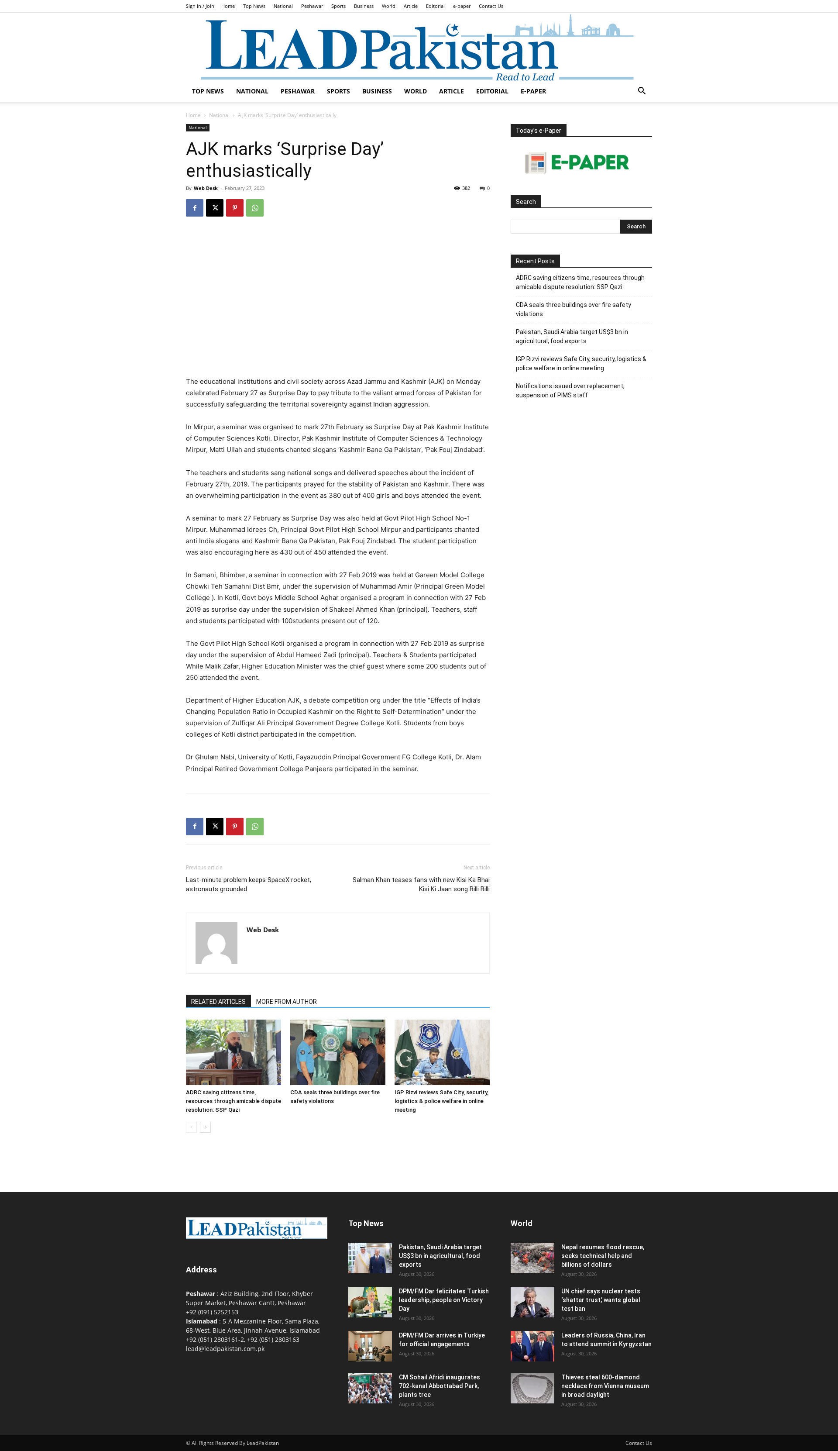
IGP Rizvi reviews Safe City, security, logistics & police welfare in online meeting (441, 1101)
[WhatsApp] (255, 208)
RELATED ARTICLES (218, 1001)
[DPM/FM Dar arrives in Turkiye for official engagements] (370, 1346)
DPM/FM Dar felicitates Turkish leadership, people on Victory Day (444, 1300)
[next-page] (205, 1127)
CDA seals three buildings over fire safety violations (573, 309)
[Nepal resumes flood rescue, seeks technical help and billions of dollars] (532, 1258)
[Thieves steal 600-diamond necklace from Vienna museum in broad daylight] (532, 1388)
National (283, 6)
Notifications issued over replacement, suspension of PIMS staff (570, 391)
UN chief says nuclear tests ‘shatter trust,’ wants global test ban (600, 1300)
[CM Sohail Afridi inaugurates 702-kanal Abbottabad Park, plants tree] (370, 1388)
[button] (641, 92)
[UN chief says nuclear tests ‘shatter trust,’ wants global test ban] (532, 1302)
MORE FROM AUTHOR (286, 1001)
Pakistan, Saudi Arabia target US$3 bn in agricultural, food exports (572, 336)
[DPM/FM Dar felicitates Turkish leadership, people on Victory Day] (370, 1302)
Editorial (435, 6)
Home (228, 6)
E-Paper (533, 91)
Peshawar (312, 6)
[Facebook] (194, 208)
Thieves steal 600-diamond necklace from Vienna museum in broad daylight (605, 1386)
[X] (214, 208)
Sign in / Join (200, 6)
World (388, 6)
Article (411, 6)
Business (364, 6)
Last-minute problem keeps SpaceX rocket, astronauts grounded (248, 884)
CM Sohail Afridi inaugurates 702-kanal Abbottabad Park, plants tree (439, 1386)
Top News (254, 6)
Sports (338, 6)
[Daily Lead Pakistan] (419, 47)
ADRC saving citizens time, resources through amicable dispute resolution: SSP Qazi (233, 1101)
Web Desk (206, 188)
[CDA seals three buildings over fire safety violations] (337, 1052)
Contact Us (491, 6)
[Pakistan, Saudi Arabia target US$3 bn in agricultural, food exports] (370, 1258)
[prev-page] (191, 1127)
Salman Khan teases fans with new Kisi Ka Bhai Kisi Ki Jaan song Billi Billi (421, 884)
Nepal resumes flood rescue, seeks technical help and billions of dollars (602, 1256)
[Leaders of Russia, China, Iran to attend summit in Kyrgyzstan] (532, 1346)
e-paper (462, 6)
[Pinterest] (235, 208)
